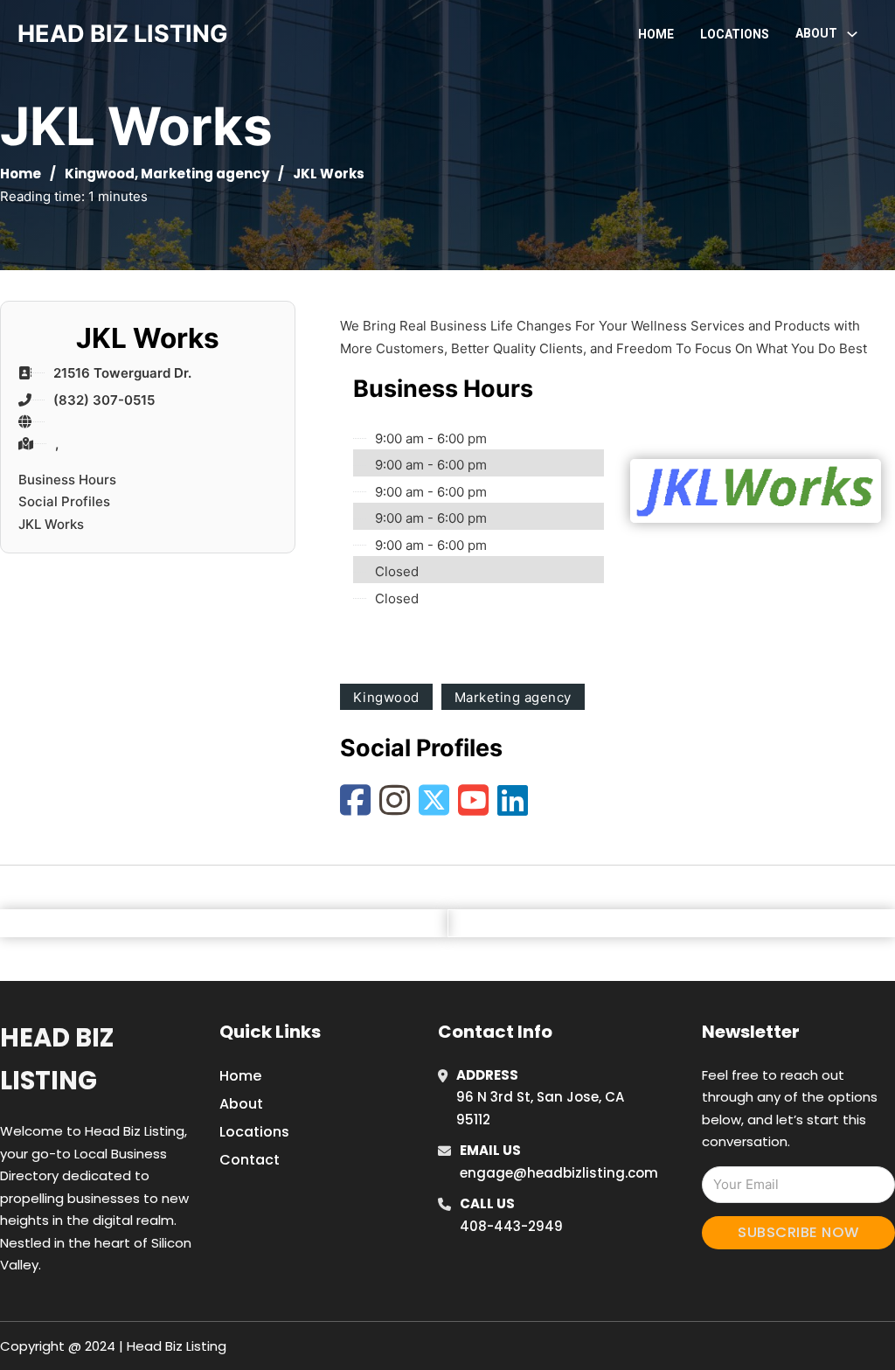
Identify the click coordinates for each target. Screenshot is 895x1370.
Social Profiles (64, 501)
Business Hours (67, 479)
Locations (734, 34)
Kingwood (100, 173)
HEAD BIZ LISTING (122, 33)
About (241, 1104)
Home (656, 34)
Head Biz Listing (57, 1059)
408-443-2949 (511, 1226)
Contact (249, 1160)
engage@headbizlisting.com (559, 1173)
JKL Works (51, 524)
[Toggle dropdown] (852, 34)
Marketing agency (205, 173)
